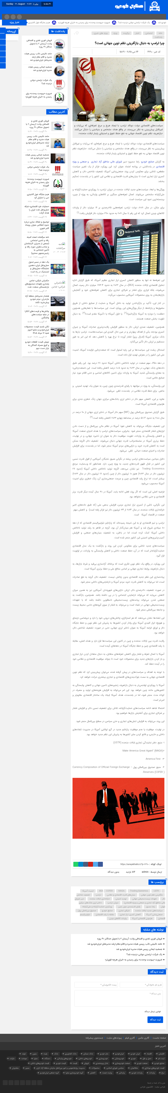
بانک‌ (56, 1053)
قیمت (75, 1063)
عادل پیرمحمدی (102, 1063)
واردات (152, 1072)
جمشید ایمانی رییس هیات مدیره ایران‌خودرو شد (139, 949)
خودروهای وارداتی (64, 1058)
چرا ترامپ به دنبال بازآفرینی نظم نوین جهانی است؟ (129, 43)
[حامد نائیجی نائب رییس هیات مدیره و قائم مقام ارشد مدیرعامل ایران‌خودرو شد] (44, 57)
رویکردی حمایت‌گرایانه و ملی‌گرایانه (97, 906)
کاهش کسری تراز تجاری (130, 914)
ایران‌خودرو (119, 1053)
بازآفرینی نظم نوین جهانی (152, 895)
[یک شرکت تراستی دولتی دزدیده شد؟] (44, 84)
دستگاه (47, 1058)
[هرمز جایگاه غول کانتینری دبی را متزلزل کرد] (44, 198)
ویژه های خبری (100, 33)
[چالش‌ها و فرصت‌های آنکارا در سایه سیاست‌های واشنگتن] (44, 316)
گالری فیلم (130, 1038)
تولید (24, 1053)
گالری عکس (143, 1038)
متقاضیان (134, 1068)
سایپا (36, 1058)
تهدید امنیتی (121, 899)
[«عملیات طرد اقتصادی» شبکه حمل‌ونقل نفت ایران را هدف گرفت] (44, 211)
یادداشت (158, 37)
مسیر (27, 1068)
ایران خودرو (135, 1053)
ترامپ (98, 895)
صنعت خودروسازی (122, 1063)
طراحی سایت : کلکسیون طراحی (152, 1086)
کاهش (92, 1072)
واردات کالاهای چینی (117, 918)
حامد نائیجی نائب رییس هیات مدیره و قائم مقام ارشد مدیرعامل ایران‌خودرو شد (124, 944)
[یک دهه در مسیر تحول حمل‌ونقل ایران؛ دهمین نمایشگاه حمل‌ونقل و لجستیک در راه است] (44, 269)
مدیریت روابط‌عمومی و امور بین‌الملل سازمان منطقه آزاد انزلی (60, 1068)
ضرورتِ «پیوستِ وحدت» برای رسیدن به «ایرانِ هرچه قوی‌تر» (120, 22)
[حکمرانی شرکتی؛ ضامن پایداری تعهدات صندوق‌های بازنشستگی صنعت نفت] (44, 285)
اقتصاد (149, 1053)
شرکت (12, 1058)
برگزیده (126, 33)
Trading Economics (139, 891)
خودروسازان (119, 1058)
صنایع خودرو (147, 162)
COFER (109, 891)
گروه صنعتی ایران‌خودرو (49, 1072)
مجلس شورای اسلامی (115, 1068)
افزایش (161, 1053)
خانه (160, 33)
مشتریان (15, 1068)
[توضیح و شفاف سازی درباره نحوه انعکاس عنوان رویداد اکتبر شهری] (44, 227)
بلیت (45, 1053)
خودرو (133, 1058)
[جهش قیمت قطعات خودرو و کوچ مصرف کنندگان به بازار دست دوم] (44, 347)
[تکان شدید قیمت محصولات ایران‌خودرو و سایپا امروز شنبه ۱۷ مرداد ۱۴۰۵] (44, 332)
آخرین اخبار (160, 1046)
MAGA (121, 891)
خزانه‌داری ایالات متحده (100, 899)
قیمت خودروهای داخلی (40, 1063)
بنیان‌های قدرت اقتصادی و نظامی (121, 895)
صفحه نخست (159, 1038)
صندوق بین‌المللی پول (87, 910)
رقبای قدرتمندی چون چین (129, 906)
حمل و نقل (147, 1058)
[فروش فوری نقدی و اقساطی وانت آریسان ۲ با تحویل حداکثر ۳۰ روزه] (44, 44)
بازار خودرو (104, 1053)
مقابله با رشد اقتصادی (105, 914)
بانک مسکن (88, 1053)
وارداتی (122, 1072)
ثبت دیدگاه (155, 1020)
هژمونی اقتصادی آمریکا (142, 918)
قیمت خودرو (61, 1063)
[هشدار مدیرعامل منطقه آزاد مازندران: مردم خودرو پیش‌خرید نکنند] (44, 301)
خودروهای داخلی (85, 1058)
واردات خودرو (137, 1072)
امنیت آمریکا (88, 891)
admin (145, 872)
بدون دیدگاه (113, 872)
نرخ (163, 1072)
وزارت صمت (107, 1072)
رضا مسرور (150, 906)
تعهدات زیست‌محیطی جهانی (144, 899)
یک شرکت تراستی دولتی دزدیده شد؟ (144, 954)
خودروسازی (103, 1058)
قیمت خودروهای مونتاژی (154, 1068)
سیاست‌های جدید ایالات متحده (149, 910)
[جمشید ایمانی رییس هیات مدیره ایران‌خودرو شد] (44, 71)
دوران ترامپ (112, 902)
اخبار (137, 33)
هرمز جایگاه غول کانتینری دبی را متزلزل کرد (67, 22)
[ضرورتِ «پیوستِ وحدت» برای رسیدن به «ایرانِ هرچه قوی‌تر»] (44, 97)
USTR (156, 891)
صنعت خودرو (142, 1063)
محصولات (95, 1068)
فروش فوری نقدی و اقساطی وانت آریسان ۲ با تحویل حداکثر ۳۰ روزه (129, 939)
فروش (86, 1063)
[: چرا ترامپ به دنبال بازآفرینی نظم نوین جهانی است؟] (79, 52)
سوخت (24, 1058)
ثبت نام (161, 1058)
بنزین (34, 1053)
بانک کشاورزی (70, 1053)
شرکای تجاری (124, 910)
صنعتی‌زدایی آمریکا (154, 914)
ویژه (115, 33)
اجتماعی (149, 33)
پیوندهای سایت (114, 1038)
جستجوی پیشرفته (94, 1038)
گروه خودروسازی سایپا (74, 1072)
